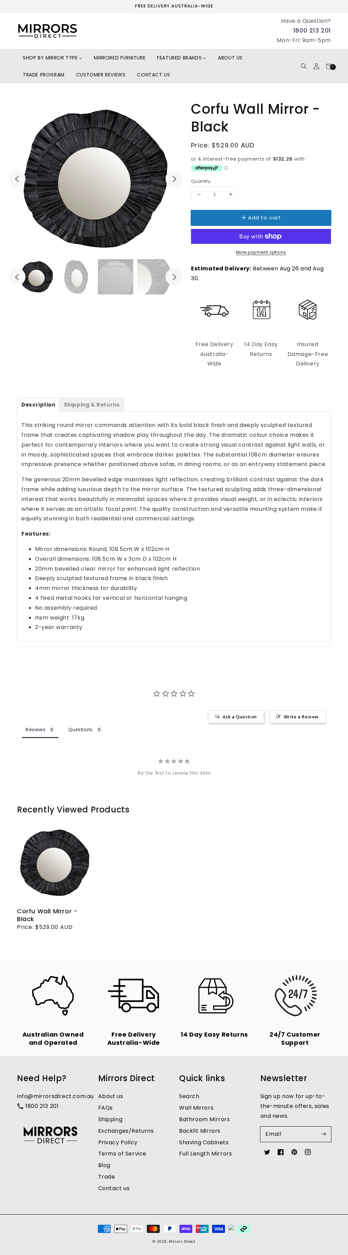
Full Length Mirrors (205, 1154)
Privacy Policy (118, 1142)
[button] (303, 66)
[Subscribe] (323, 1134)
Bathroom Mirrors (204, 1119)
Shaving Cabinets (204, 1142)
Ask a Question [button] (240, 717)
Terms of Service (122, 1154)
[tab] (38, 405)
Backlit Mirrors (200, 1131)
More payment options (261, 252)
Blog (104, 1165)
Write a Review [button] (301, 717)
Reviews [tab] (35, 729)
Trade (106, 1177)
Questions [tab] (80, 729)
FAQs (105, 1108)
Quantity (200, 181)
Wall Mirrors (196, 1108)
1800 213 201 (312, 30)
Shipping (110, 1119)
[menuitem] (52, 57)
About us (110, 1096)
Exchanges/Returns (126, 1131)
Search (189, 1096)
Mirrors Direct (182, 1241)
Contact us (114, 1188)
